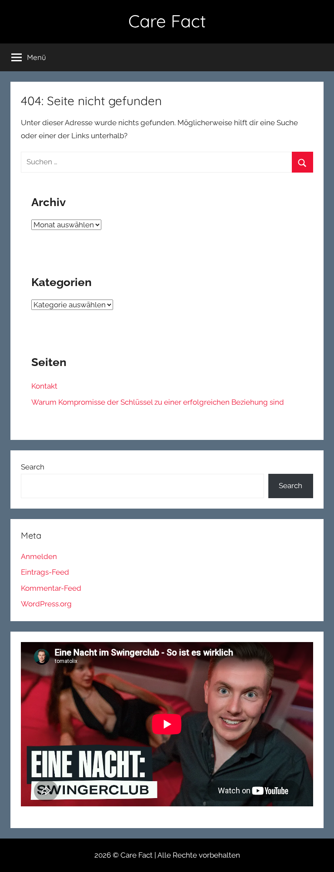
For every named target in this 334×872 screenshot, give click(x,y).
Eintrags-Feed (45, 572)
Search (32, 467)
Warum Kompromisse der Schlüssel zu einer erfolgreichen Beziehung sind (157, 402)
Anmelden (39, 556)
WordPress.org (46, 603)
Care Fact (167, 21)
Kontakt (44, 386)
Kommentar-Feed (51, 588)
